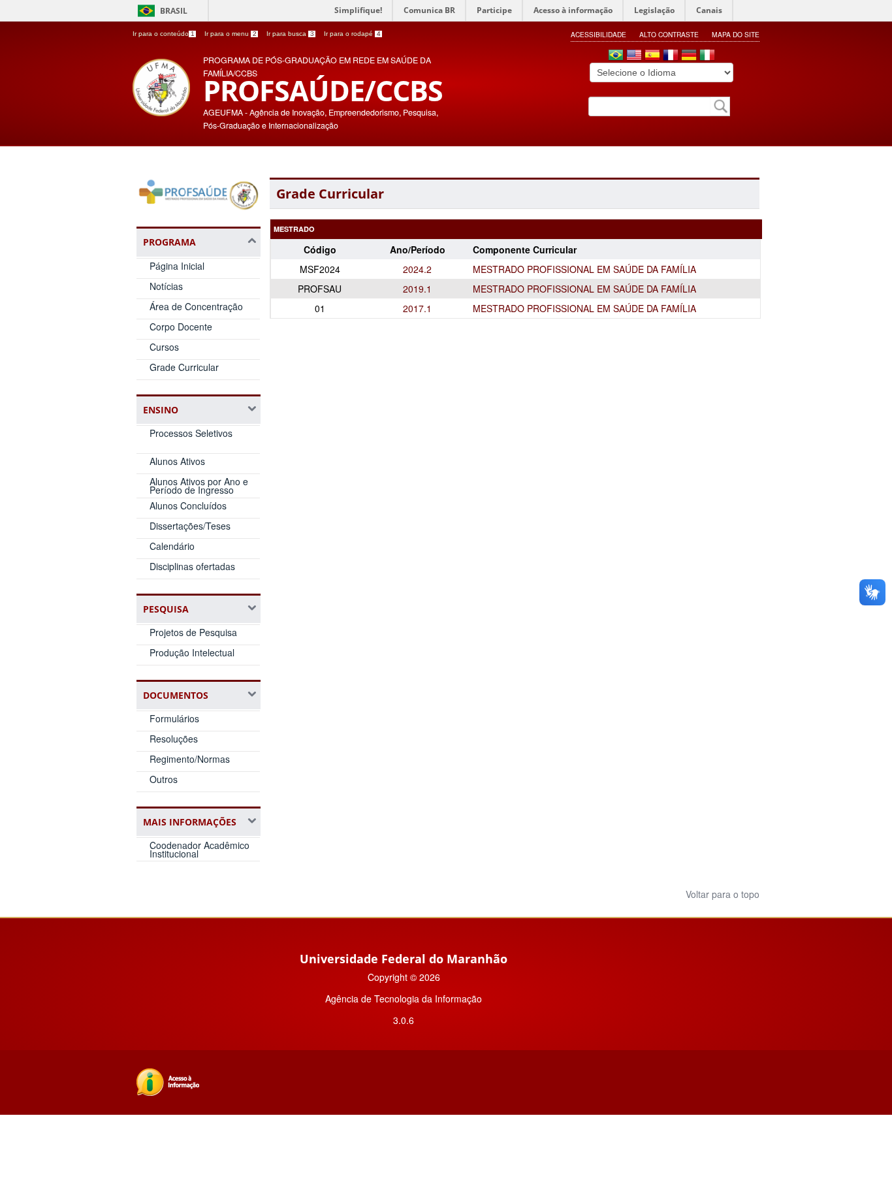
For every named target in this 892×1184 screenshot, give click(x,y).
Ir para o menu (230, 33)
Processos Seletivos (191, 433)
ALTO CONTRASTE (669, 34)
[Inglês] (634, 56)
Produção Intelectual (192, 652)
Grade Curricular (184, 367)
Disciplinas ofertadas (192, 566)
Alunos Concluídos (188, 505)
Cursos (164, 346)
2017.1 (417, 308)
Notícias (166, 286)
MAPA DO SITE (735, 34)
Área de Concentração (196, 306)
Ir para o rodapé (352, 33)
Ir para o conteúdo (164, 33)
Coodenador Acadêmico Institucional (199, 849)
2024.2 (417, 269)
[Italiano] (707, 56)
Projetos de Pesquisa (193, 632)
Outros (164, 779)
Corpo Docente (181, 326)
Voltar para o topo (721, 894)
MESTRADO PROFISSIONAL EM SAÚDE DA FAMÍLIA (584, 269)
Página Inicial (177, 265)
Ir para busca (290, 33)
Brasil (173, 10)
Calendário (172, 545)
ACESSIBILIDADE (598, 34)
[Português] (616, 56)
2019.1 (417, 288)
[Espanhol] (652, 56)
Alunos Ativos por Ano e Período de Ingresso (199, 485)
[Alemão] (689, 56)
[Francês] (670, 56)
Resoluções (174, 738)
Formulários (174, 718)
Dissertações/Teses (190, 525)
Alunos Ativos (177, 461)
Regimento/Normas (190, 758)
